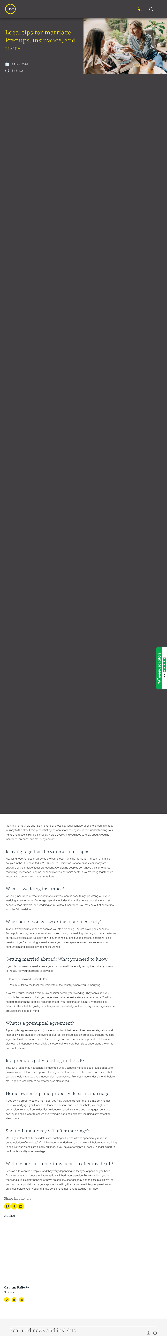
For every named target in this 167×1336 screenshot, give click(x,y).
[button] (7, 1206)
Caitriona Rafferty (16, 1287)
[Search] (130, 9)
